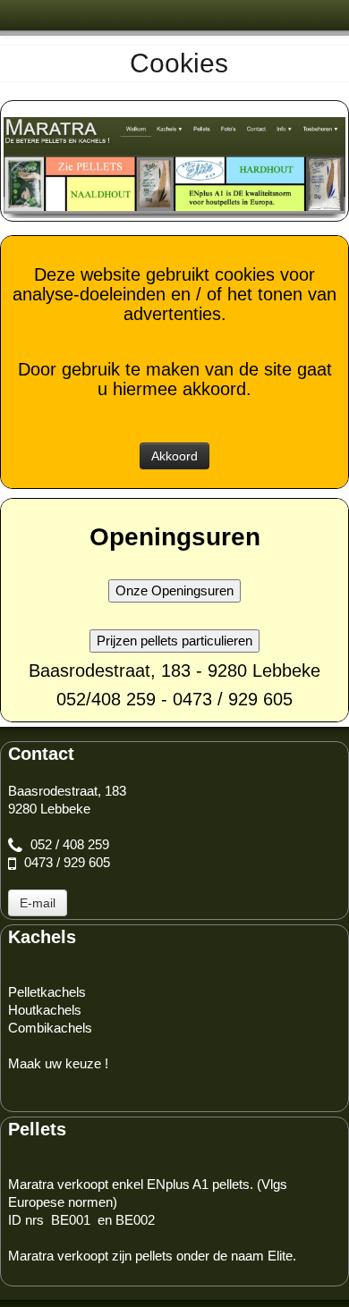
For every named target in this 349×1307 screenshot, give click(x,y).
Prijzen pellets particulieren (174, 640)
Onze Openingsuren (174, 590)
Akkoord (174, 456)
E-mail (37, 903)
